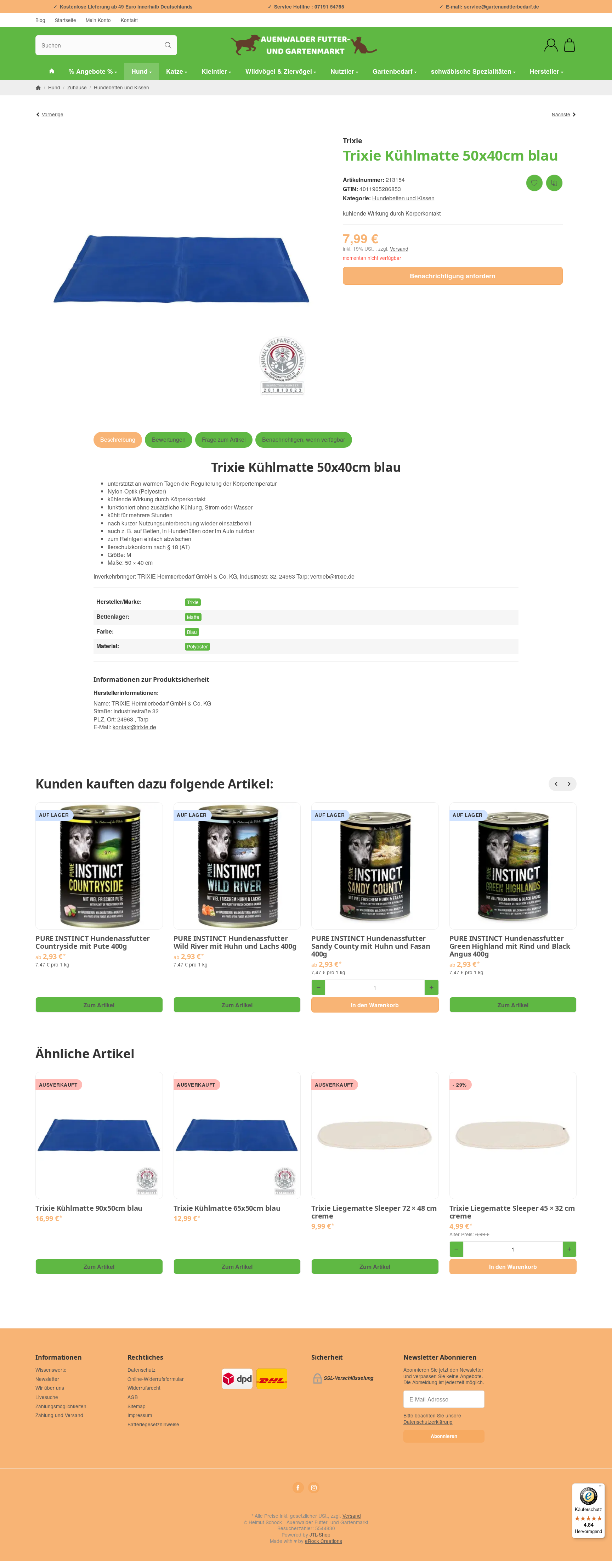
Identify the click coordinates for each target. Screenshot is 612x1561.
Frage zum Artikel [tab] (224, 439)
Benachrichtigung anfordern (452, 275)
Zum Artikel (99, 1005)
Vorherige (52, 114)
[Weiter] (569, 784)
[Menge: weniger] (318, 987)
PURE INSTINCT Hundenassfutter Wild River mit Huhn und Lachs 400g (235, 942)
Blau (192, 631)
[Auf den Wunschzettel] (534, 182)
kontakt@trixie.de (134, 727)
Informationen (58, 1357)
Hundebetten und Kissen (403, 198)
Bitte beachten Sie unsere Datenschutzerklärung (432, 1418)
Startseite (65, 19)
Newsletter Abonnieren (440, 1357)
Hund (139, 71)
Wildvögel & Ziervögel (278, 71)
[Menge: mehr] (431, 987)
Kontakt (129, 19)
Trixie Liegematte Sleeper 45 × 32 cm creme (512, 1212)
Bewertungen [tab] (169, 439)
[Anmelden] (551, 45)
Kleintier (214, 71)
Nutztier (342, 71)
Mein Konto (98, 19)
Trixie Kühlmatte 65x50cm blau (227, 1208)
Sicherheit (327, 1357)
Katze (174, 71)
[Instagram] (313, 1487)
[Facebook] (298, 1487)
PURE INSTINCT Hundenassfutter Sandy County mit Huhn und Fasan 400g (370, 946)
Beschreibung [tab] (117, 439)
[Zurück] (556, 784)
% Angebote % (91, 71)
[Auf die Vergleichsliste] (554, 182)
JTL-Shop (320, 1534)
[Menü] (600, 1487)
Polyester (197, 646)
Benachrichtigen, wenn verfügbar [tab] (303, 439)
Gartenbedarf (393, 71)
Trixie (193, 602)
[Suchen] (168, 45)
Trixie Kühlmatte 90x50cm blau (88, 1208)
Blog (40, 19)
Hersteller (544, 71)
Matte (193, 616)
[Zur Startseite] (306, 45)
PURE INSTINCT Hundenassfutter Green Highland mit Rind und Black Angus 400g (509, 946)
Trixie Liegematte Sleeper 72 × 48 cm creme (374, 1212)
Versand (399, 248)
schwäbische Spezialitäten (471, 71)
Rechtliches (145, 1357)
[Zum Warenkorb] (569, 45)
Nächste (561, 114)
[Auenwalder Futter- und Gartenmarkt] (52, 71)
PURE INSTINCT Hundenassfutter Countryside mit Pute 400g (92, 942)
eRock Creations (323, 1540)
